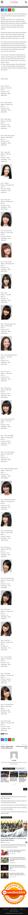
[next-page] (15, 784)
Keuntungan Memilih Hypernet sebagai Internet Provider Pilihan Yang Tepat (23, 779)
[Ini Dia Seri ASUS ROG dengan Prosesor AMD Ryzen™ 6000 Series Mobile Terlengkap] (5, 774)
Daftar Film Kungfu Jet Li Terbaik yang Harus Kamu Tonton (13, 839)
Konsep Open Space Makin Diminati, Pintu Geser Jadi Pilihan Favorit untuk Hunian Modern (14, 808)
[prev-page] (13, 784)
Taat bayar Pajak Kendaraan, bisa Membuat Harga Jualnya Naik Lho (13, 779)
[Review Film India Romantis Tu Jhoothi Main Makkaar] (5, 852)
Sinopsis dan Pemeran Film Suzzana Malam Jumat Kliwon (17, 874)
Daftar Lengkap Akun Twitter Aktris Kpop (7, 747)
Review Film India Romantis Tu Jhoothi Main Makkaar (18, 851)
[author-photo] (14, 755)
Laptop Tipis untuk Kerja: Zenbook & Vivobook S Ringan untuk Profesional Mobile (14, 812)
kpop (6, 733)
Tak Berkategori (4, 776)
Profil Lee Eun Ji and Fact (21, 747)
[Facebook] (2, 9)
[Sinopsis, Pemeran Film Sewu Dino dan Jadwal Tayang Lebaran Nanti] (5, 868)
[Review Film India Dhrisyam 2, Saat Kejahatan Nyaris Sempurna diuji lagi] (5, 860)
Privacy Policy (6, 909)
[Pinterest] (9, 9)
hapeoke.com (22, 909)
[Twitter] (5, 9)
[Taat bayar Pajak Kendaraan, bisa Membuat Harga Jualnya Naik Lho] (14, 774)
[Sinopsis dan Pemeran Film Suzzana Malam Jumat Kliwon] (5, 875)
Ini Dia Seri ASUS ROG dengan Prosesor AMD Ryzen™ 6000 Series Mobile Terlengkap (5, 779)
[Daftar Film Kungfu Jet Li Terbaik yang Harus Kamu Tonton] (14, 828)
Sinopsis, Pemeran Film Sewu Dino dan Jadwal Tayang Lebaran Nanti (18, 867)
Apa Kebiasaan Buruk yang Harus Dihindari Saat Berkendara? (14, 805)
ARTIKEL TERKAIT (9, 768)
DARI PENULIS (20, 768)
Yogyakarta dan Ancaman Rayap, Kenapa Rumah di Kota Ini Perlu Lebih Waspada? (13, 797)
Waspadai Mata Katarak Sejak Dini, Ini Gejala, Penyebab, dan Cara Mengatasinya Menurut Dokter (14, 801)
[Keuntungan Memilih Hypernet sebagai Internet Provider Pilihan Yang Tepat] (23, 774)
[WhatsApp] (13, 9)
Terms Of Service (14, 909)
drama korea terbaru (14, 911)
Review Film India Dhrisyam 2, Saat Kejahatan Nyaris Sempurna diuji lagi (18, 859)
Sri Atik (5, 6)
